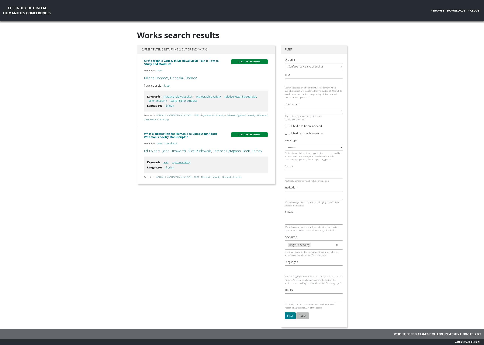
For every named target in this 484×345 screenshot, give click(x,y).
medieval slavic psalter (178, 96)
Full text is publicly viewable (306, 133)
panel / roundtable (167, 143)
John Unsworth (174, 151)
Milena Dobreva (156, 78)
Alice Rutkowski (199, 151)
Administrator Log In (467, 342)
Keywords (291, 237)
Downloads (456, 10)
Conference (292, 104)
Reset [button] (302, 315)
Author (289, 166)
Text (287, 75)
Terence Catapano (227, 151)
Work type (291, 140)
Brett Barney (252, 151)
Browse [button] (438, 10)
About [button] (474, 10)
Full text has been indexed (305, 126)
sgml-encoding (158, 100)
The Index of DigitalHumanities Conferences (27, 10)
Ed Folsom (152, 151)
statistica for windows (184, 100)
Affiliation (290, 212)
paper (160, 70)
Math (167, 85)
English (169, 105)
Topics (289, 290)
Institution (291, 187)
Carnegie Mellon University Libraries (445, 334)
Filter (290, 315)
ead (166, 162)
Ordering (290, 59)
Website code (404, 334)
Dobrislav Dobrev (183, 78)
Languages (291, 262)
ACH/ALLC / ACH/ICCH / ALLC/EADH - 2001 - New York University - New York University (199, 177)
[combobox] (314, 111)
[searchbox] (289, 174)
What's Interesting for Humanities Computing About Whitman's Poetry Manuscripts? (180, 135)
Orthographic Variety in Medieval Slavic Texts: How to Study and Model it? (181, 62)
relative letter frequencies (241, 96)
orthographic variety (208, 96)
